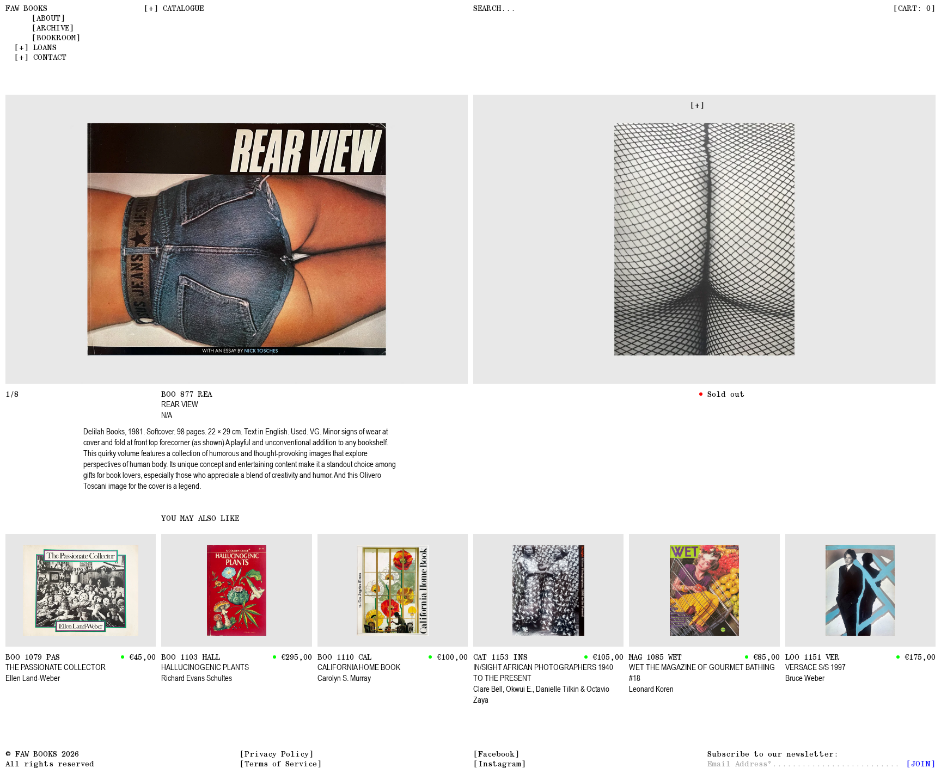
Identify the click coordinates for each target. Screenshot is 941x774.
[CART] (914, 8)
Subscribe (770, 754)
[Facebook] (496, 754)
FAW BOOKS (26, 8)
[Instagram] (499, 763)
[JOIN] (921, 763)
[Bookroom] (56, 37)
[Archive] (53, 27)
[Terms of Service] (281, 763)
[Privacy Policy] (277, 754)
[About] (48, 18)
